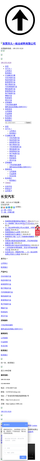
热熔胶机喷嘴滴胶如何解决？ (16, 221)
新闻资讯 (8, 169)
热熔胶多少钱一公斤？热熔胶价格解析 (19, 236)
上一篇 (6, 210)
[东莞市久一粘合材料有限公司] (18, 43)
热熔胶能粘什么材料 (12, 232)
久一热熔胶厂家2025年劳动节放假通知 (19, 223)
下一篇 (8, 212)
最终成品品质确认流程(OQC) (16, 107)
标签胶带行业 (10, 82)
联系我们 (8, 73)
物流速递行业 (10, 89)
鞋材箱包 (8, 98)
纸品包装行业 (10, 80)
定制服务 (8, 162)
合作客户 (8, 191)
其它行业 (8, 100)
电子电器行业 (10, 93)
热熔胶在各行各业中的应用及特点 (18, 245)
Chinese (8, 183)
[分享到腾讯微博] (7, 207)
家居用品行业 (10, 91)
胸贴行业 (8, 95)
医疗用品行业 (10, 84)
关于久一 (8, 129)
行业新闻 (8, 113)
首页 (7, 126)
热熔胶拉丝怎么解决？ (13, 234)
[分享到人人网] (9, 207)
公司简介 (8, 71)
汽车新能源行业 (11, 86)
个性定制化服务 (11, 104)
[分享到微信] (11, 207)
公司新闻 (8, 111)
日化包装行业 (10, 77)
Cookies (34, 425)
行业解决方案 (10, 135)
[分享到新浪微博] (4, 207)
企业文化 (8, 186)
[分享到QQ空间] (2, 207)
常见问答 (8, 116)
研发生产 (8, 188)
